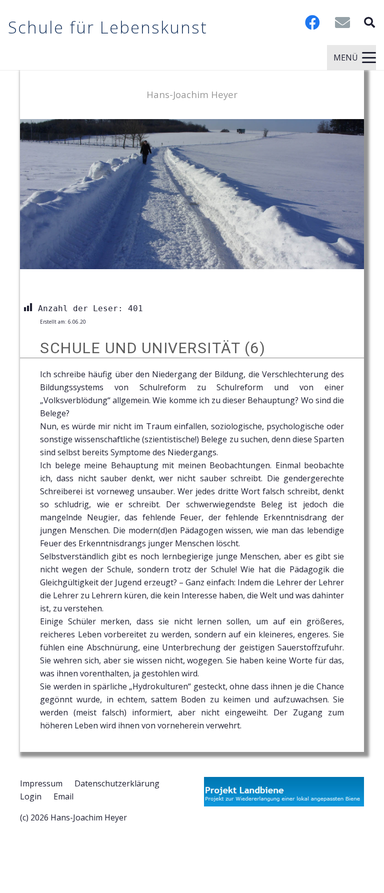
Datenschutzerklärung (117, 783)
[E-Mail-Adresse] (343, 23)
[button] (370, 22)
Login (31, 796)
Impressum (41, 783)
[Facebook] (313, 23)
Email (64, 796)
